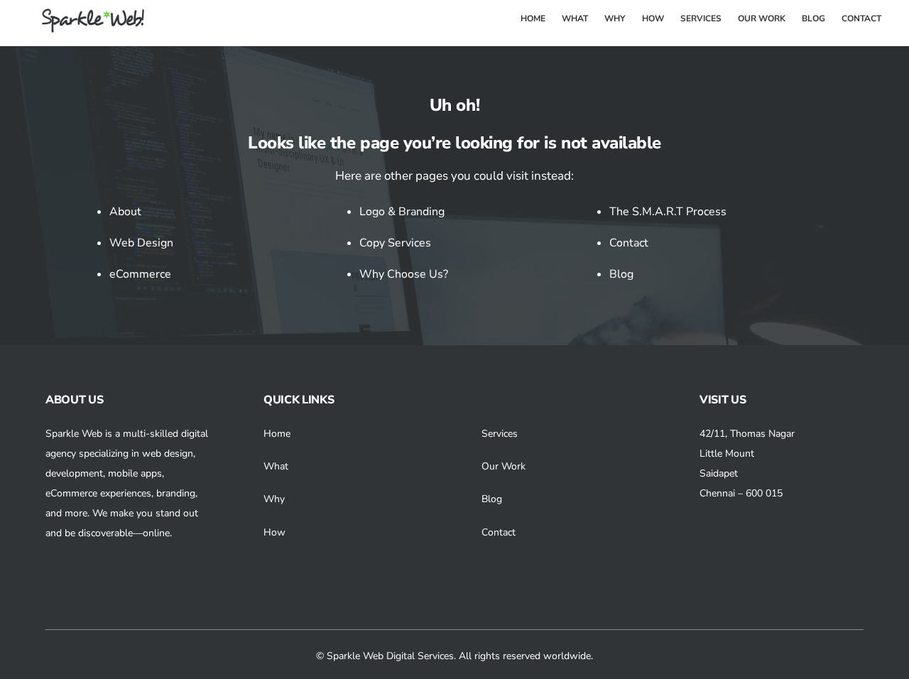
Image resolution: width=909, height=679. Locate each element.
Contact (628, 243)
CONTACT (861, 18)
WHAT (575, 18)
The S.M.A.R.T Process (667, 211)
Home (276, 433)
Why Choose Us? (403, 274)
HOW (653, 18)
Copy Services (395, 243)
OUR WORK (761, 18)
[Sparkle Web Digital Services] (84, 27)
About (125, 211)
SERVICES (701, 18)
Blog (621, 274)
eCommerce (140, 274)
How (274, 532)
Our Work (503, 466)
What (275, 466)
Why (274, 499)
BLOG (813, 18)
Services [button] (499, 433)
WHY (614, 18)
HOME (533, 18)
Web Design (141, 243)
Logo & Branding (402, 211)
